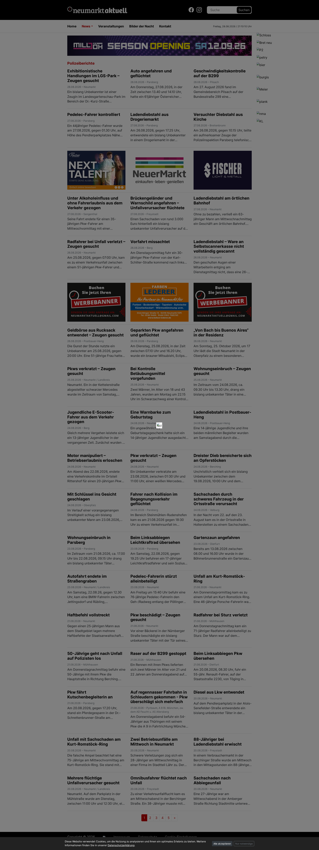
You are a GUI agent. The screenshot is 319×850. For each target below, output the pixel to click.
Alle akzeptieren (222, 843)
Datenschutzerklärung (121, 845)
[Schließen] (159, 425)
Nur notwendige (244, 843)
